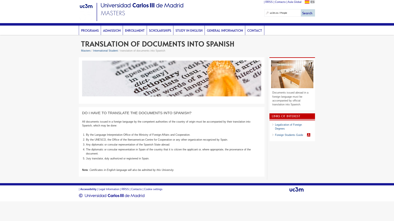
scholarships (160, 30)
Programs (90, 30)
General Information (225, 30)
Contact (254, 30)
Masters (86, 50)
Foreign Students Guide (289, 134)
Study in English (189, 30)
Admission (112, 30)
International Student (105, 50)
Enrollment (135, 30)
